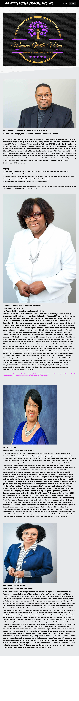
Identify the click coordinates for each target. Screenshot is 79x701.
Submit (72, 3)
